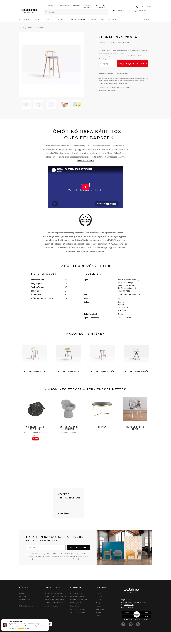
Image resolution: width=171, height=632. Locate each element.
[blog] (138, 624)
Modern (98, 606)
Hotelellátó (109, 20)
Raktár (21, 603)
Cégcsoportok (64, 5)
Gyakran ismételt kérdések (54, 599)
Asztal (62, 20)
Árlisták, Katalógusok (52, 606)
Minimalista (100, 609)
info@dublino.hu (131, 607)
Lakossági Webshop (88, 6)
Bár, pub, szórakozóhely (78, 599)
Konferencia (78, 20)
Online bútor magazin (26, 606)
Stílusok (24, 20)
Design (98, 603)
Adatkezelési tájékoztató (53, 593)
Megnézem (63, 513)
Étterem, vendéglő (76, 593)
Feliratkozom (78, 548)
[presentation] (19, 104)
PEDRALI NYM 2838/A (36, 28)
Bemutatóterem (24, 599)
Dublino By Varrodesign (100, 6)
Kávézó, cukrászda (77, 596)
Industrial (99, 596)
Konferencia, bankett (77, 609)
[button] (48, 619)
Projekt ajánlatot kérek (132, 64)
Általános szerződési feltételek (56, 596)
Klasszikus (99, 599)
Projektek (49, 5)
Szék (37, 20)
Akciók (146, 20)
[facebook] (123, 624)
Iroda (93, 20)
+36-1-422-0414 (129, 605)
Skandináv (99, 612)
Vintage (98, 593)
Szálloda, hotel (75, 603)
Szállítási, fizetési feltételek (54, 603)
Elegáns (98, 615)
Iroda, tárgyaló (75, 606)
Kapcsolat (76, 5)
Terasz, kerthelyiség (77, 612)
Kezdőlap (22, 28)
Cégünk (22, 593)
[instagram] (131, 624)
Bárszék (49, 20)
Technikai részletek (85, 160)
